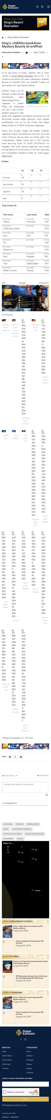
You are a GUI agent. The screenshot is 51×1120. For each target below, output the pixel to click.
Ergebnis (19, 824)
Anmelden (44, 776)
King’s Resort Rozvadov (23, 76)
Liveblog (29, 1073)
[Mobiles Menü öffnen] (48, 7)
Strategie (30, 1060)
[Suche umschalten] (42, 6)
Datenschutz (14, 1117)
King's (6, 829)
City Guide (6, 1064)
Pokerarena (8, 838)
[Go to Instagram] (21, 1040)
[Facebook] (10, 757)
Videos (29, 1064)
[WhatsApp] (21, 757)
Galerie (29, 1068)
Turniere (5, 1068)
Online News (7, 1060)
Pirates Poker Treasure (35, 834)
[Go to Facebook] (25, 1040)
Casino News (7, 1056)
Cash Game (8, 824)
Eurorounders (33, 824)
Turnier (20, 838)
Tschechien (16, 993)
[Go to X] (30, 1040)
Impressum (5, 1117)
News (15, 956)
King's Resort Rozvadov (18, 38)
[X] (15, 757)
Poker (4, 1051)
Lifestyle (29, 1056)
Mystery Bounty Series (12, 834)
